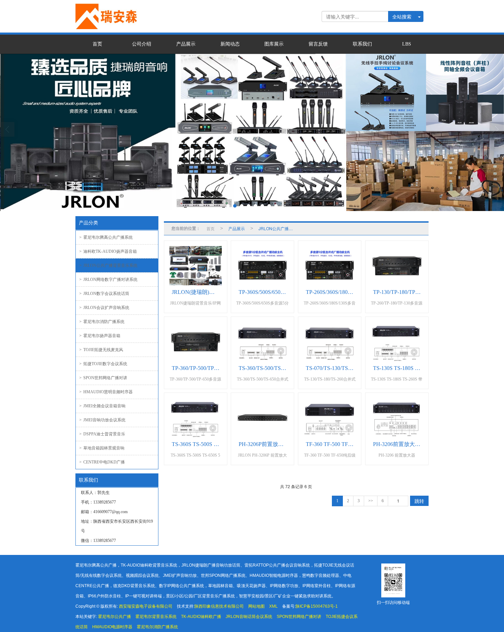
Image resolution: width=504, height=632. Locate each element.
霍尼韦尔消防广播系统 (101, 321)
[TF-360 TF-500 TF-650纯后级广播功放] (329, 417)
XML (273, 606)
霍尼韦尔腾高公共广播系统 (106, 237)
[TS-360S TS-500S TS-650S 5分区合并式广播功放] (195, 417)
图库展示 (274, 44)
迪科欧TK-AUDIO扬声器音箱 (108, 251)
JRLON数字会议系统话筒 (104, 293)
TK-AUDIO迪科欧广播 (201, 616)
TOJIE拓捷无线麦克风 (101, 349)
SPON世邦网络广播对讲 (103, 377)
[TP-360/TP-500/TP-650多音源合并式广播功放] (195, 341)
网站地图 (256, 606)
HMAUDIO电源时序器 (112, 626)
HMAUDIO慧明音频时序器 (106, 391)
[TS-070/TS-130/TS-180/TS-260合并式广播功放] (329, 341)
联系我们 (362, 44)
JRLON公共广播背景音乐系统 (108, 265)
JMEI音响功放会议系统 (102, 420)
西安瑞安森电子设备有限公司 (145, 606)
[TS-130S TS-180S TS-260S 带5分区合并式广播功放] (397, 341)
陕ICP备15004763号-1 (317, 606)
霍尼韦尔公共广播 (114, 616)
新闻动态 (230, 44)
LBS (406, 44)
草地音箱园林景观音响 (101, 448)
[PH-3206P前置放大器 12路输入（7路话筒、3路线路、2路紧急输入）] (262, 417)
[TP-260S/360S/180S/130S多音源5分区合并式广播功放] (329, 265)
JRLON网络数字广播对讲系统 (108, 279)
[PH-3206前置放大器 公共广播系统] (397, 417)
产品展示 (185, 44)
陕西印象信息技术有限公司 (219, 606)
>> (370, 500)
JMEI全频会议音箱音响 (102, 406)
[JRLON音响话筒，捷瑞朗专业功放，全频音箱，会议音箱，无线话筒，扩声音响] (252, 132)
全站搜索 (401, 16)
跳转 (419, 500)
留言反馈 (318, 44)
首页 (97, 44)
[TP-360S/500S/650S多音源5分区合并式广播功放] (262, 265)
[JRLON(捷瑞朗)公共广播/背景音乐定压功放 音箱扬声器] (195, 265)
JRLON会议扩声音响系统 (104, 307)
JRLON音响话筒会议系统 (249, 616)
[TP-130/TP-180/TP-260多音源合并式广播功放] (397, 265)
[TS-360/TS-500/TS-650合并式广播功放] (262, 341)
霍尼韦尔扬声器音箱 (99, 335)
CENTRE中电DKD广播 (102, 462)
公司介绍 (141, 44)
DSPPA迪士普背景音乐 (102, 434)
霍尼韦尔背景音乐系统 (156, 616)
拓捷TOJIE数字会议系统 (103, 363)
